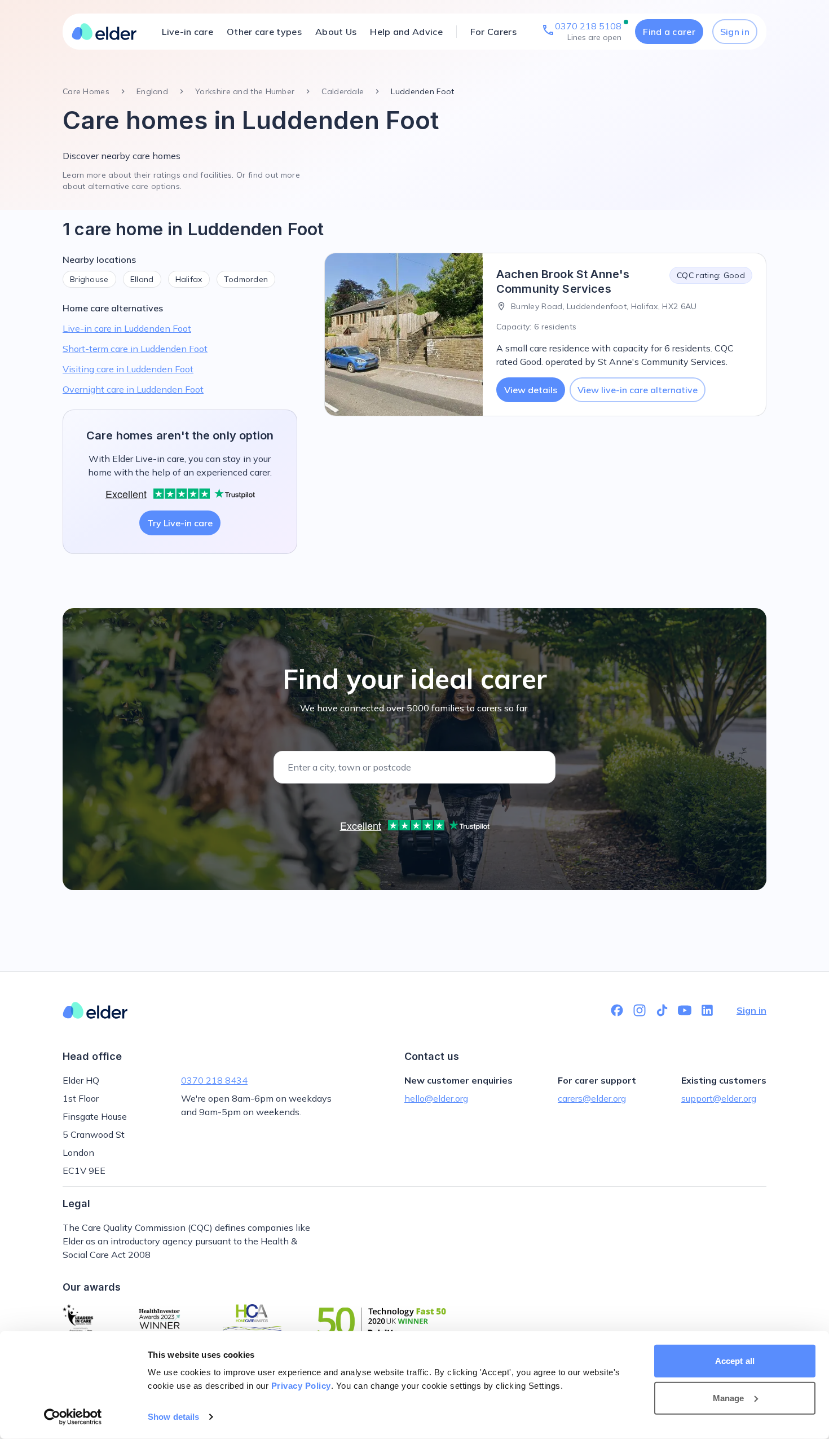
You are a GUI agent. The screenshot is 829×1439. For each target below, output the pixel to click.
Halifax (188, 279)
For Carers (493, 31)
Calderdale (342, 91)
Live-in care (187, 31)
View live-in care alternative (637, 389)
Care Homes (86, 91)
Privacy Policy (301, 1385)
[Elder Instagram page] (639, 1010)
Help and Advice (406, 31)
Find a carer (669, 31)
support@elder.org (718, 1098)
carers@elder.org (592, 1098)
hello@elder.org (436, 1098)
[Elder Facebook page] (617, 1010)
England (152, 91)
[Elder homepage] (104, 31)
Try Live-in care (180, 523)
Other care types (264, 31)
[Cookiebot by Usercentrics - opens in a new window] (73, 1417)
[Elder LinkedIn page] (707, 1010)
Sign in (734, 31)
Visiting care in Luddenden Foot (128, 369)
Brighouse (89, 279)
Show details (173, 1417)
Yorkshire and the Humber (244, 91)
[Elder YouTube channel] (684, 1010)
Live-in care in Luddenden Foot (127, 328)
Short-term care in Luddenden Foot (135, 348)
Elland (142, 279)
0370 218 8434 (214, 1080)
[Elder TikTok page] (662, 1010)
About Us (335, 31)
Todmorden (246, 279)
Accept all (735, 1361)
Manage (728, 1397)
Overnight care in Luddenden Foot (133, 389)
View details (530, 389)
